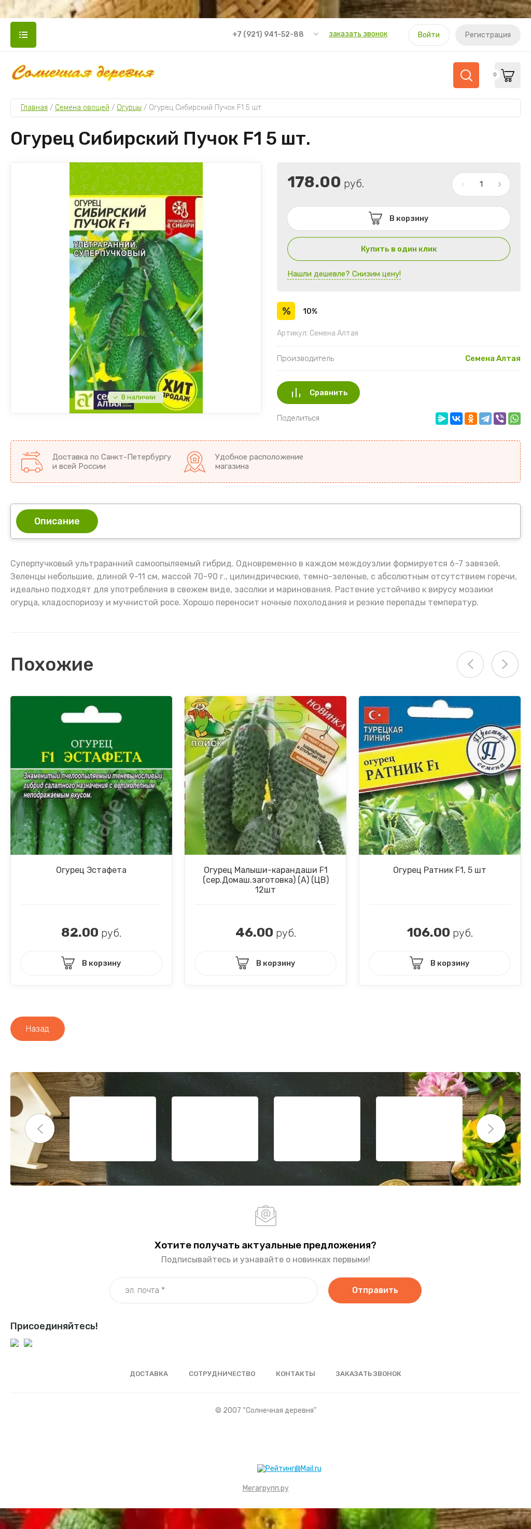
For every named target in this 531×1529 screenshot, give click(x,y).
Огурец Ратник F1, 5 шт (439, 870)
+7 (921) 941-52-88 (268, 34)
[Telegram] (485, 418)
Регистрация (488, 35)
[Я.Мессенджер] (442, 418)
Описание (57, 521)
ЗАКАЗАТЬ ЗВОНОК (368, 1374)
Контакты (295, 1374)
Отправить (375, 1290)
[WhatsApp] (514, 418)
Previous (39, 1128)
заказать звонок (358, 34)
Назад (37, 1029)
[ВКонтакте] (456, 418)
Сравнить (329, 392)
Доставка (149, 1374)
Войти (429, 35)
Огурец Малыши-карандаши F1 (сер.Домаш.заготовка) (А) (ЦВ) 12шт (266, 880)
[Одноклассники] (471, 418)
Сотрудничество (222, 1374)
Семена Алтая (493, 358)
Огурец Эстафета (91, 870)
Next (505, 664)
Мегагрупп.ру (266, 1488)
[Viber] (500, 418)
